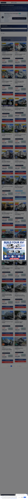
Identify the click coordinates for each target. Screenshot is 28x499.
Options (19, 497)
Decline (22, 497)
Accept (25, 497)
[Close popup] (25, 239)
